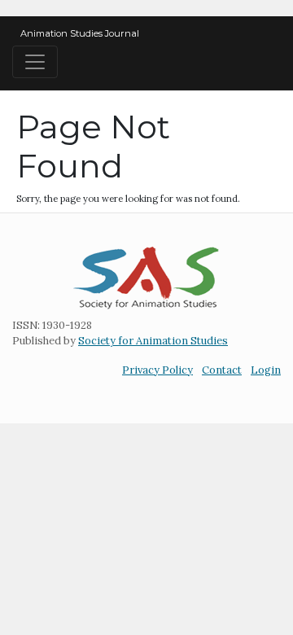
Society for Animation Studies (153, 341)
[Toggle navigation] (35, 62)
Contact (222, 370)
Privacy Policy (157, 370)
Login (266, 370)
